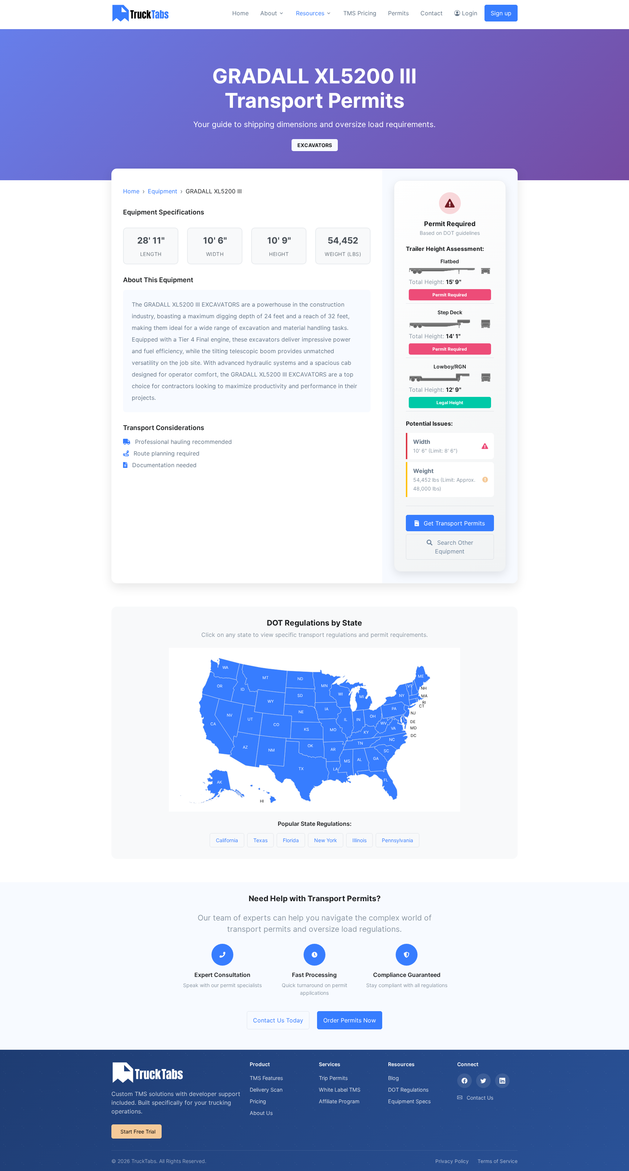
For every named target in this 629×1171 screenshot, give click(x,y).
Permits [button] (398, 13)
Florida (291, 840)
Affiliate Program (339, 1101)
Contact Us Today (278, 1020)
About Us (261, 1113)
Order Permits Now (349, 1020)
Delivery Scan (266, 1090)
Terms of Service (498, 1161)
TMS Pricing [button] (359, 13)
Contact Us (480, 1098)
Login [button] (468, 13)
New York (325, 840)
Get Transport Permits (453, 523)
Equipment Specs (409, 1101)
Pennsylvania (397, 840)
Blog (393, 1078)
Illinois (359, 840)
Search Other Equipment (454, 547)
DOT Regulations (408, 1090)
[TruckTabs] (140, 13)
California (227, 840)
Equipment (162, 191)
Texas (260, 840)
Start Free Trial (137, 1131)
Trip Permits (333, 1078)
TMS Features (266, 1078)
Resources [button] (310, 13)
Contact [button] (431, 13)
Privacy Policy (452, 1161)
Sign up (501, 13)
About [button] (268, 13)
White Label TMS (339, 1090)
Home (131, 191)
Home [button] (240, 13)
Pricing (258, 1101)
